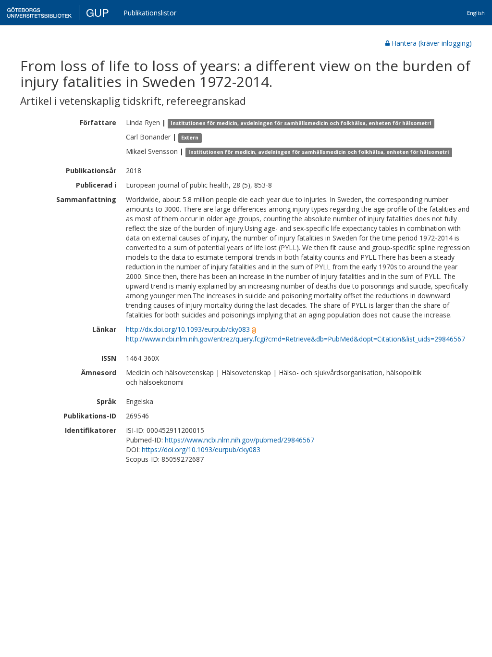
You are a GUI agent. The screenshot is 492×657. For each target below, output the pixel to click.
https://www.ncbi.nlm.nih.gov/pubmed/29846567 (239, 439)
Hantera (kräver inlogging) (432, 43)
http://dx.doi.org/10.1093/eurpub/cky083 (188, 329)
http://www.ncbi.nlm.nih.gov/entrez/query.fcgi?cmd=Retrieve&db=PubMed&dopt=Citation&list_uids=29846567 (295, 338)
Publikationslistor (149, 12)
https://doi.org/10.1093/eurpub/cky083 (201, 449)
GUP (97, 12)
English (476, 12)
